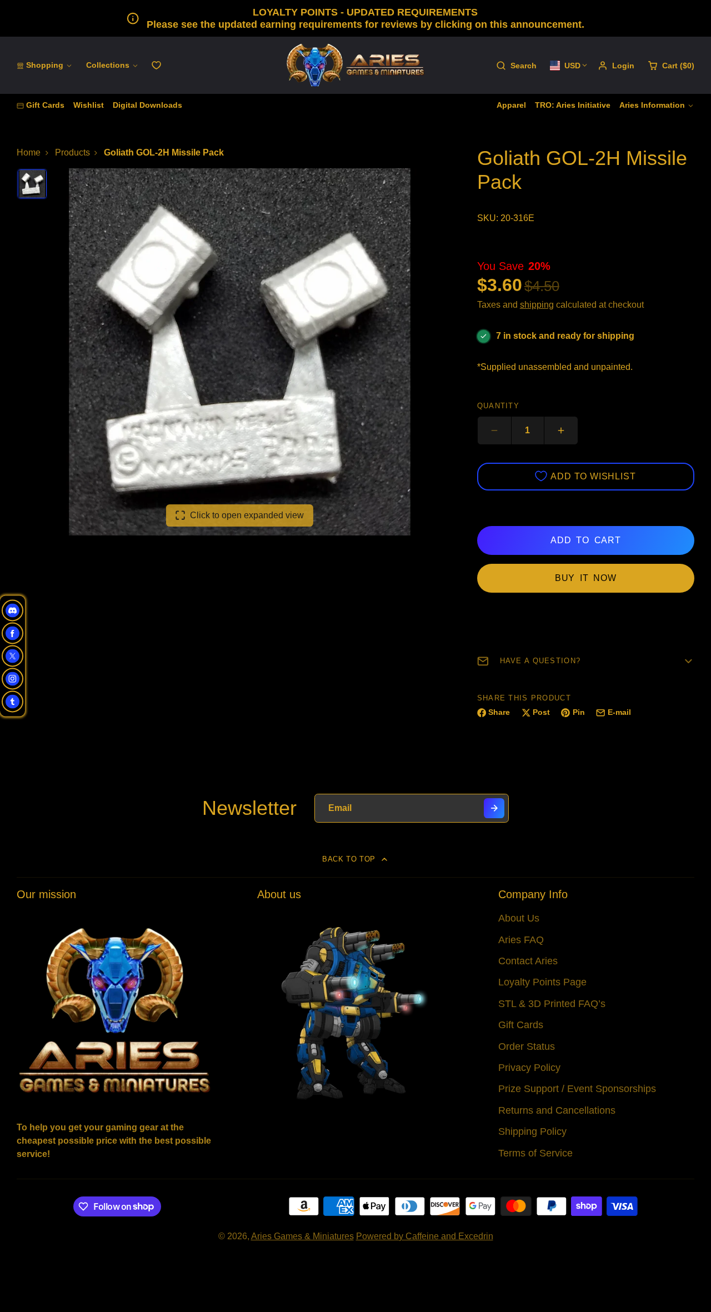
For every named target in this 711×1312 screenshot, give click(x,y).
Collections (107, 65)
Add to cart (585, 540)
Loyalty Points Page (542, 982)
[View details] (115, 1009)
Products (72, 152)
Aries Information (652, 105)
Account (616, 66)
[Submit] (494, 808)
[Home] (355, 65)
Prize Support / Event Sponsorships (577, 1088)
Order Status (526, 1046)
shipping (537, 304)
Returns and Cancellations (556, 1110)
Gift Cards (45, 105)
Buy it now (586, 578)
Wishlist (88, 105)
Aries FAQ (521, 939)
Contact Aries (528, 961)
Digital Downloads (147, 105)
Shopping (44, 65)
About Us (518, 918)
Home (29, 152)
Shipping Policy (532, 1131)
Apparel (511, 105)
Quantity (498, 406)
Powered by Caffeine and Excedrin (424, 1236)
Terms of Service (535, 1153)
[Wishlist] (156, 65)
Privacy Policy (529, 1067)
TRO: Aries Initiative (572, 105)
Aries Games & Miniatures (302, 1236)
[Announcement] (355, 18)
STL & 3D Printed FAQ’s (551, 1003)
